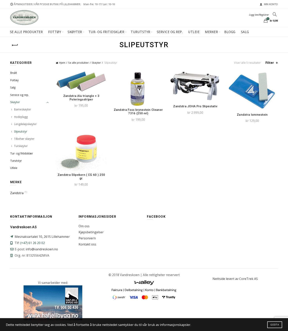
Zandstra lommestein (252, 114)
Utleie (193, 32)
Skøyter (75, 32)
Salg (245, 32)
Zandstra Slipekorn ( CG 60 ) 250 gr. (81, 176)
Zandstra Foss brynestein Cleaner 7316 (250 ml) (138, 111)
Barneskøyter (22, 109)
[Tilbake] (15, 45)
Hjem (62, 62)
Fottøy (54, 32)
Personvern (87, 238)
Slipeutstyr (20, 131)
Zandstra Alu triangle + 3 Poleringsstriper (81, 97)
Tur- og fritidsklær (106, 32)
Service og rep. (170, 32)
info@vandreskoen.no (42, 249)
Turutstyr (140, 32)
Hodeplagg (21, 117)
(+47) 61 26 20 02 (32, 243)
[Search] (275, 14)
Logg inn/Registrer (259, 14)
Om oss (84, 226)
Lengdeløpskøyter (25, 124)
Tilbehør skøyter (24, 139)
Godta (274, 324)
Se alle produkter (26, 32)
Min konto (270, 4)
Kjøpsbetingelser (91, 232)
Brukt (13, 73)
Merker (211, 32)
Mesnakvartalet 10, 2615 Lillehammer (42, 236)
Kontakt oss (87, 244)
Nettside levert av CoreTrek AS (235, 279)
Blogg (229, 32)
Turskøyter (21, 146)
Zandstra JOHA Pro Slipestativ (195, 106)
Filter (269, 63)
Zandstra (17, 193)
